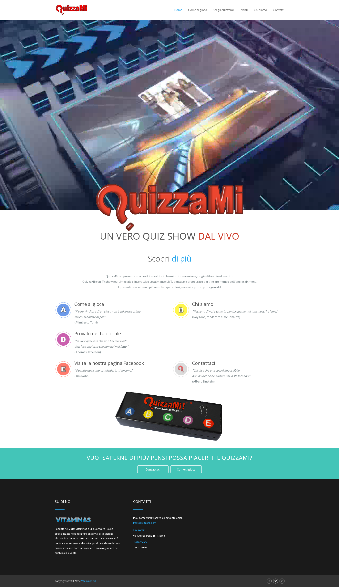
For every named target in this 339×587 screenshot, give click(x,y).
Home (178, 10)
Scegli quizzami (223, 10)
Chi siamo (260, 10)
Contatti (278, 10)
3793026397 (140, 547)
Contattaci (153, 469)
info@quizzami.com (144, 522)
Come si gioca (197, 10)
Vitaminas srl (88, 581)
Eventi (244, 10)
